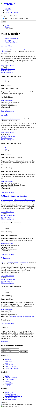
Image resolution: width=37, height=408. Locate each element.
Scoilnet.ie (8, 9)
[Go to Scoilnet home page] (8, 4)
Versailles (4, 115)
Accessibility (9, 383)
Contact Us (8, 361)
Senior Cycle (24, 18)
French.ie (8, 25)
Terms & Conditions (11, 377)
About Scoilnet (9, 392)
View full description (7, 65)
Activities (8, 40)
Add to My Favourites (8, 69)
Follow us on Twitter (11, 12)
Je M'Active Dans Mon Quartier (14, 196)
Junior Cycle (13, 18)
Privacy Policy (9, 379)
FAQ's (7, 376)
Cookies (7, 381)
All (6, 18)
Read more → (5, 341)
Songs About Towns (11, 42)
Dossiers (7, 27)
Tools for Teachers (10, 366)
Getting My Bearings (11, 38)
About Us (8, 359)
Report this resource (7, 100)
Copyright (8, 385)
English (7, 10)
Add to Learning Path (7, 72)
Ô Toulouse (5, 258)
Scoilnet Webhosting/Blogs (13, 396)
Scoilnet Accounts (10, 394)
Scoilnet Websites (10, 399)
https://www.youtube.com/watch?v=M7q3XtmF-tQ (14, 262)
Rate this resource (6, 70)
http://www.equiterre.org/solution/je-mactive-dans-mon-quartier (18, 200)
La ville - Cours (7, 46)
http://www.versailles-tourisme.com (10, 119)
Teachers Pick (9, 364)
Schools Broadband (11, 397)
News (6, 363)
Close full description (7, 111)
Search (4, 21)
